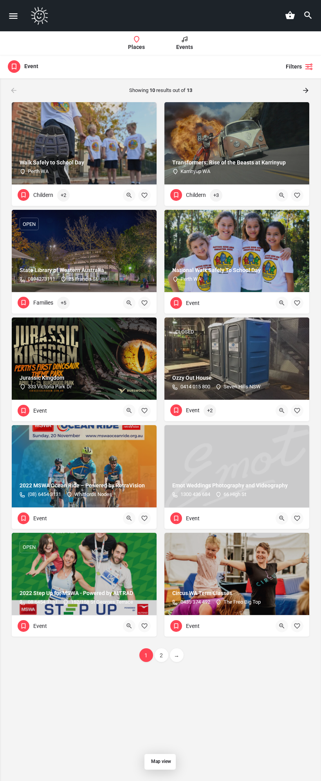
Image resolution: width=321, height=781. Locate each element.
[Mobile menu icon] (13, 15)
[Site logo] (40, 15)
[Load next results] (306, 90)
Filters (294, 66)
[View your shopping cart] (290, 15)
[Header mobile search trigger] (308, 15)
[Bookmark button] (144, 195)
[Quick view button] (129, 195)
